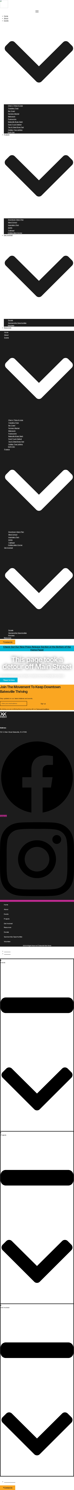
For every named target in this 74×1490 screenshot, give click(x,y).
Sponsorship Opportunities (17, 323)
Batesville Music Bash (15, 122)
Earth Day (11, 132)
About (6, 18)
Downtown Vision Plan (16, 220)
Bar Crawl (11, 111)
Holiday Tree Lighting (15, 130)
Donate (10, 320)
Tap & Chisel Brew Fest (16, 127)
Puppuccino (12, 119)
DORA (10, 228)
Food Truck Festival (14, 125)
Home (6, 16)
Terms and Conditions (42, 709)
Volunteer (11, 325)
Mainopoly (11, 116)
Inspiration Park (13, 225)
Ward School (12, 222)
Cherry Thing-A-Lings (15, 106)
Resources (7, 328)
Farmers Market (13, 114)
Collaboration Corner (15, 233)
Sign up (43, 704)
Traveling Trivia (13, 108)
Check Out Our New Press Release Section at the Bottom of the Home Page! (37, 648)
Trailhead (11, 231)
